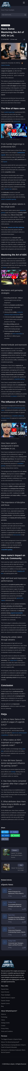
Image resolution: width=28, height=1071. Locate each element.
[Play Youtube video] (14, 131)
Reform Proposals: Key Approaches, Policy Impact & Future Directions (15, 893)
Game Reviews (5, 992)
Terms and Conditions (7, 1031)
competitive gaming (19, 379)
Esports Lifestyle (5, 1000)
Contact (3, 1025)
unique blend (13, 660)
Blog (2, 1006)
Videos (9, 889)
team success (17, 534)
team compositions (17, 333)
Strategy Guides (12, 902)
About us (3, 1014)
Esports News (11, 915)
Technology (4, 1017)
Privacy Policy (5, 1028)
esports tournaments (17, 613)
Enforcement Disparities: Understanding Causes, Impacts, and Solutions (16, 932)
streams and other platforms (16, 227)
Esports (5, 161)
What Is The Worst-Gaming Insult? (10, 1042)
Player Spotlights (9, 10)
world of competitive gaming (8, 199)
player (4, 267)
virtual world (17, 121)
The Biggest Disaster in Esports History (11, 1039)
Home (2, 10)
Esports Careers (5, 1003)
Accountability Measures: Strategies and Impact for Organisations (15, 906)
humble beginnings (9, 112)
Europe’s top (8, 189)
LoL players (14, 396)
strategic (13, 771)
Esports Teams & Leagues (8, 997)
